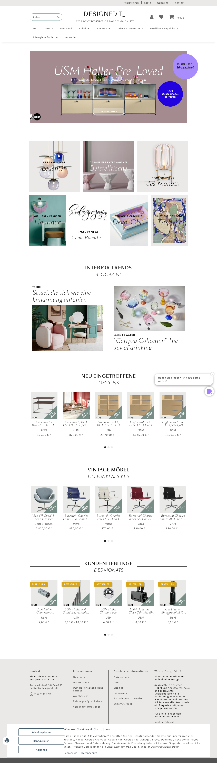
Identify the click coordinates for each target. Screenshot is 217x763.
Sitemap (119, 687)
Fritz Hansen (44, 523)
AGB (116, 682)
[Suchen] (58, 17)
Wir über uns (80, 696)
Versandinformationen (87, 706)
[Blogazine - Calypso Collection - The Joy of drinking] (149, 308)
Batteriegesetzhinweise (128, 698)
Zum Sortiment (108, 111)
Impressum (70, 752)
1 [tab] (105, 447)
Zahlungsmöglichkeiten (87, 701)
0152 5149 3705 (42, 694)
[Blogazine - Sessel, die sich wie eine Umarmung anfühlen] (67, 327)
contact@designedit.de (44, 688)
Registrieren (131, 2)
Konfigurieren (41, 740)
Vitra (76, 523)
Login (147, 2)
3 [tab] (112, 447)
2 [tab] (108, 447)
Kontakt (179, 2)
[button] (151, 17)
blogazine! (163, 2)
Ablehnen (41, 749)
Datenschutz (89, 752)
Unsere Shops (81, 682)
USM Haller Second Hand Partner (88, 689)
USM (44, 430)
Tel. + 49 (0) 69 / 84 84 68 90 (46, 685)
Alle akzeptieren (41, 732)
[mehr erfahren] (164, 722)
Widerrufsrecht (123, 703)
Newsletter (79, 677)
